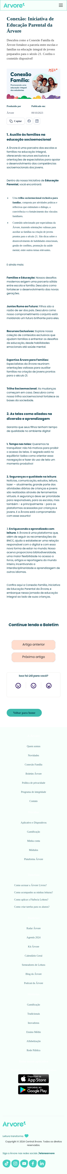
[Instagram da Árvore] (15, 1163)
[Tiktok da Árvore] (6, 1163)
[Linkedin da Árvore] (42, 1163)
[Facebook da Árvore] (33, 1163)
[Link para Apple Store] (33, 1078)
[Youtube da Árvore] (24, 1163)
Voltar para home (24, 712)
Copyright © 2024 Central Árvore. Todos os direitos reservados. (33, 1144)
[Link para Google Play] (33, 1089)
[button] (60, 5)
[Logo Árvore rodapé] (14, 1124)
